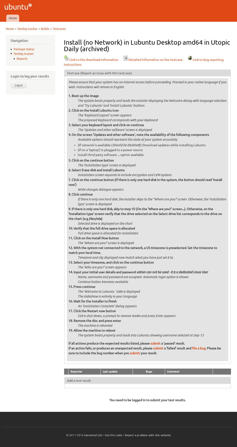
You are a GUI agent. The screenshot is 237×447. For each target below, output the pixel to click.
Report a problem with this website (148, 435)
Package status (24, 49)
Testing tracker (27, 28)
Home (13, 18)
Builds (45, 28)
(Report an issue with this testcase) (106, 73)
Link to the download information (93, 60)
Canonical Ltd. (93, 435)
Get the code (113, 435)
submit (155, 343)
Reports (22, 58)
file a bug (199, 348)
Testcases (59, 28)
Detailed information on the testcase (155, 60)
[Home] (18, 7)
